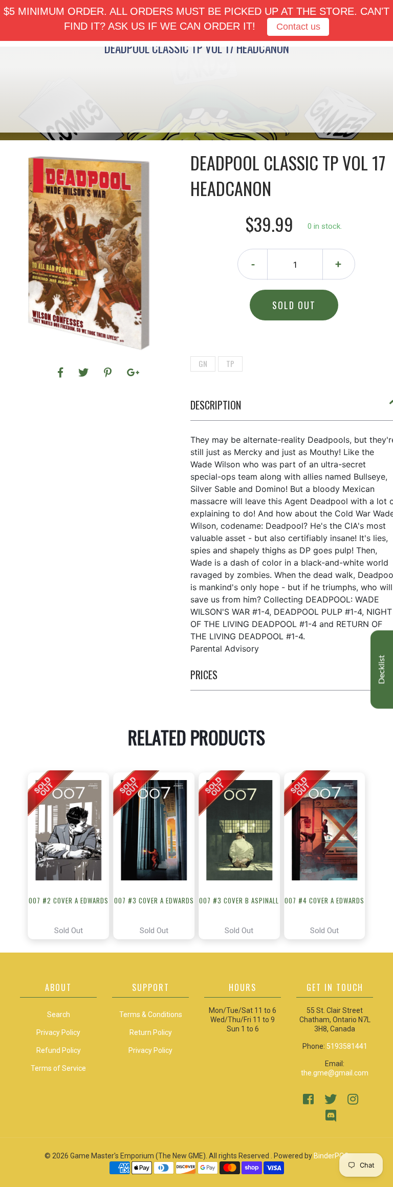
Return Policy (150, 1032)
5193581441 (346, 1046)
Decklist (382, 669)
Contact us (298, 26)
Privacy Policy (150, 1050)
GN (203, 363)
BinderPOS (331, 1156)
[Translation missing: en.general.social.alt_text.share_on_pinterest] (109, 372)
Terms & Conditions (150, 1014)
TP (230, 363)
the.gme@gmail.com (334, 1073)
